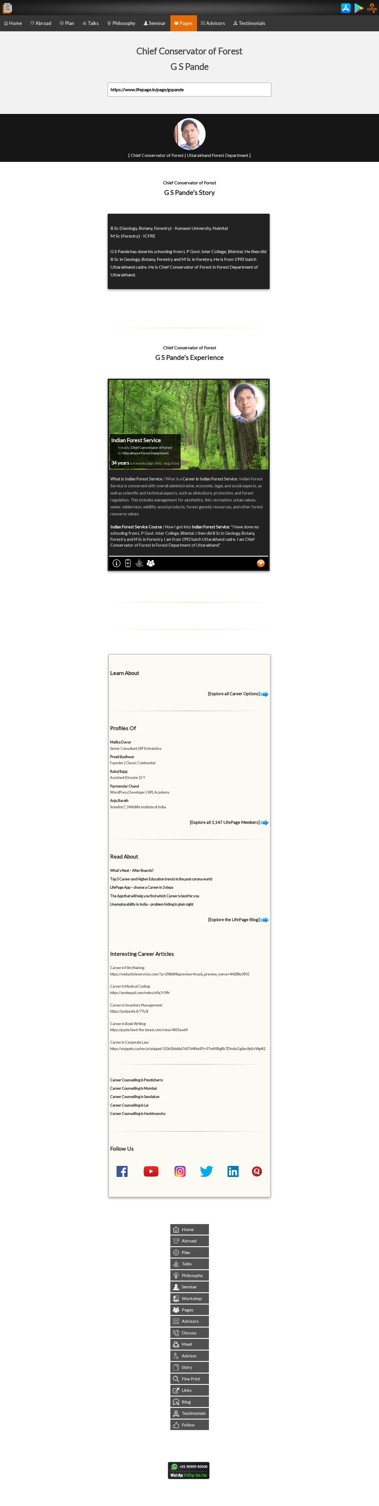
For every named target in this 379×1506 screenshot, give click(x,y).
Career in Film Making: (127, 967)
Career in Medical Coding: (130, 986)
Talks (93, 23)
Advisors (215, 23)
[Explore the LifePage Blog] (234, 919)
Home (15, 23)
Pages (186, 23)
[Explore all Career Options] (234, 693)
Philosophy (123, 23)
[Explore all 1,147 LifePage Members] (225, 822)
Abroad (43, 23)
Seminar (157, 23)
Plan (69, 23)
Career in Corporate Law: (129, 1042)
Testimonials (252, 23)
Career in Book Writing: (128, 1023)
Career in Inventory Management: (136, 1005)
